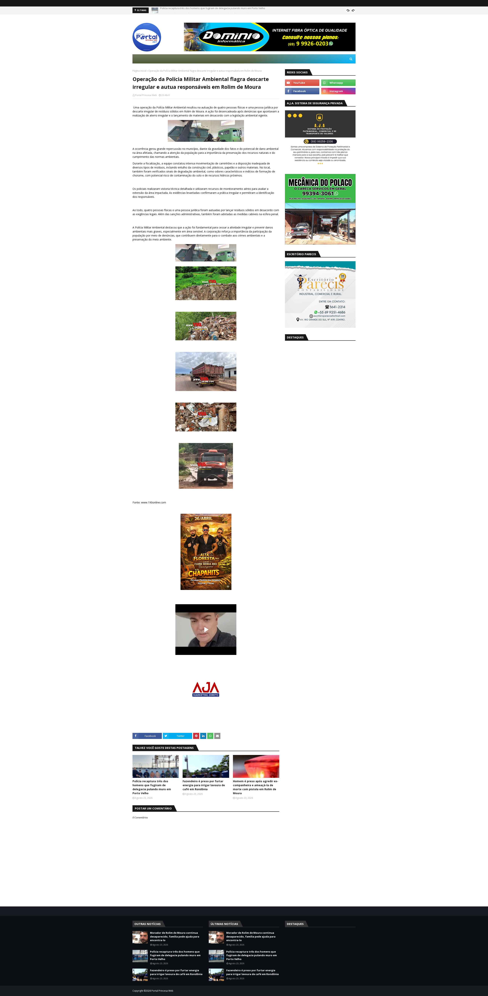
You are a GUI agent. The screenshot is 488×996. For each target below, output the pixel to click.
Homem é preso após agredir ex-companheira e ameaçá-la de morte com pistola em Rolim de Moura (255, 787)
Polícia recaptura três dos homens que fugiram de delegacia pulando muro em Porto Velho (151, 787)
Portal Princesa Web (146, 95)
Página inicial (139, 70)
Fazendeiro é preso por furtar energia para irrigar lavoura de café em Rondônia (206, 10)
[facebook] (302, 91)
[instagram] (338, 91)
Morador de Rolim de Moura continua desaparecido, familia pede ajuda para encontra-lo (174, 936)
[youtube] (302, 82)
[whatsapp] (338, 82)
